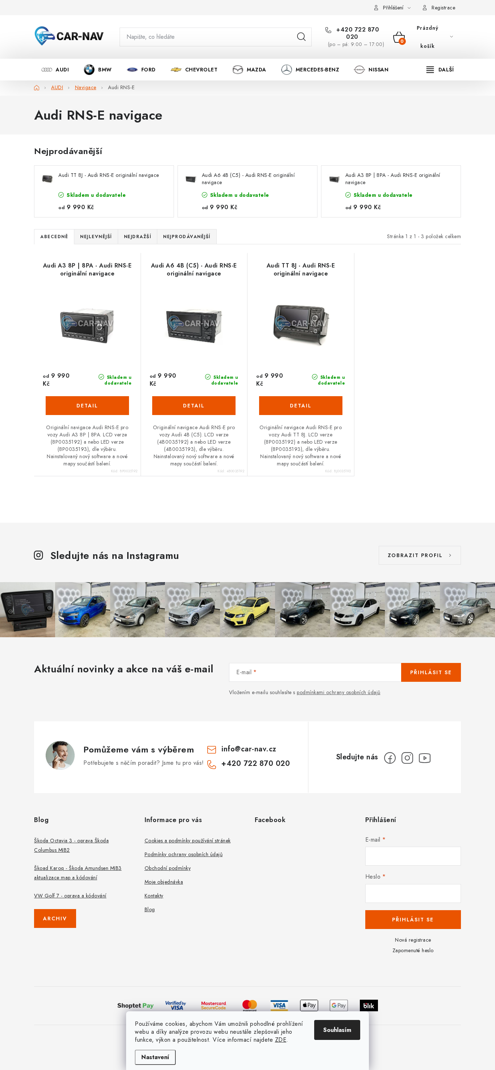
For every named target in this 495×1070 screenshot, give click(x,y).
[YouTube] (424, 758)
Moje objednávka (164, 882)
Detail (87, 405)
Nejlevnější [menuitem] (96, 236)
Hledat (301, 37)
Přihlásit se (431, 672)
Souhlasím (337, 1030)
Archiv (55, 918)
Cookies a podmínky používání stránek (188, 840)
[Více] (440, 69)
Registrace (443, 7)
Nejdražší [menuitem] (137, 236)
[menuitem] (55, 69)
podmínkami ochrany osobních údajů (338, 692)
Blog (150, 909)
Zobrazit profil (415, 555)
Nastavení (155, 1057)
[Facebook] (390, 758)
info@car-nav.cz (248, 749)
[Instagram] (407, 758)
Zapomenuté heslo (413, 950)
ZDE (281, 1040)
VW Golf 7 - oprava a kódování (70, 895)
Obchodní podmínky (168, 868)
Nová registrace (413, 939)
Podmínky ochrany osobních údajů (184, 854)
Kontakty (154, 895)
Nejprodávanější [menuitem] (187, 236)
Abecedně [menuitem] (54, 236)
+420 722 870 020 (356, 33)
